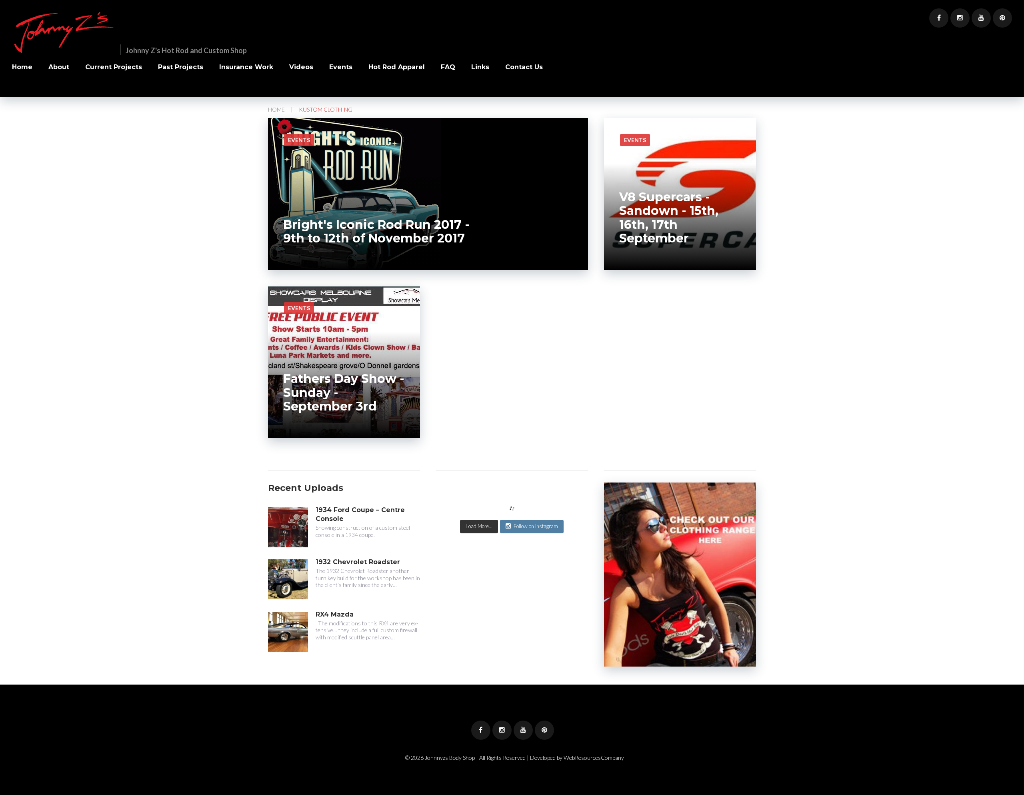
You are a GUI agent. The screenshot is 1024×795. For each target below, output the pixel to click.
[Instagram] (960, 18)
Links (480, 67)
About (58, 67)
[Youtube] (981, 18)
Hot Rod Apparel (396, 67)
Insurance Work (246, 67)
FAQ (448, 67)
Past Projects (180, 67)
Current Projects (113, 67)
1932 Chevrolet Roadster (358, 562)
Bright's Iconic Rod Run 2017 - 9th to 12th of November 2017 (376, 231)
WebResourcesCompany (594, 757)
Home (22, 67)
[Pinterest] (1002, 18)
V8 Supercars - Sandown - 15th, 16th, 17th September (668, 218)
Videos (301, 67)
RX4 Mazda (335, 614)
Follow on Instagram (536, 526)
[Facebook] (938, 18)
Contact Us (524, 67)
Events (340, 67)
